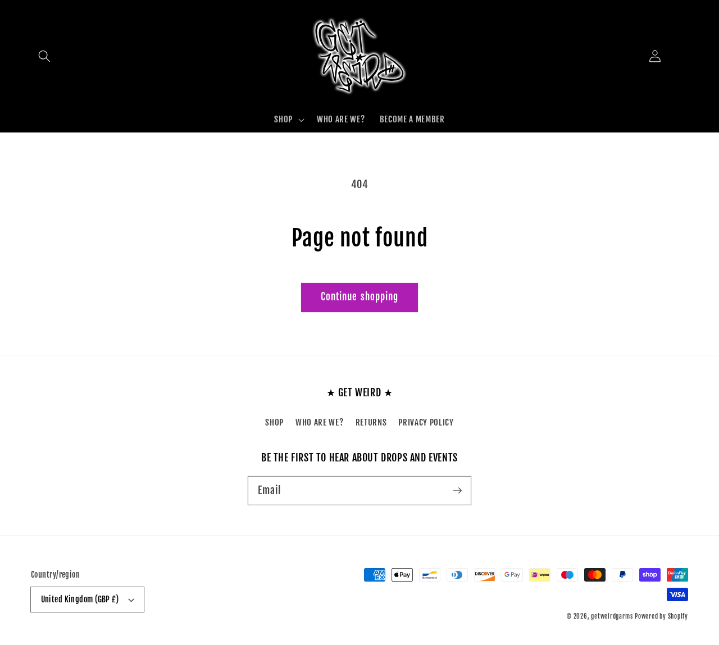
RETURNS (371, 422)
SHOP (274, 422)
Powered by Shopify (661, 616)
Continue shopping (360, 297)
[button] (44, 56)
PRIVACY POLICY (425, 422)
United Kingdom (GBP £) (80, 599)
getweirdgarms (611, 616)
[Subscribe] (457, 490)
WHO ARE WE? (319, 422)
